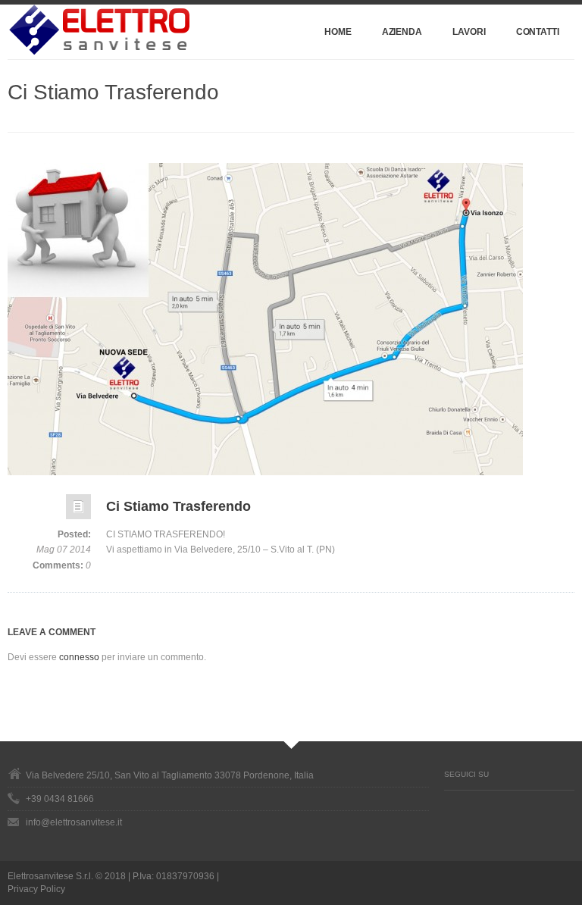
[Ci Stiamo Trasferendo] (291, 319)
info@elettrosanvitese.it (74, 822)
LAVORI (469, 32)
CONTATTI (537, 32)
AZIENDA (402, 32)
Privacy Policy (36, 889)
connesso (79, 657)
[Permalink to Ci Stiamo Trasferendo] (78, 510)
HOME (338, 32)
